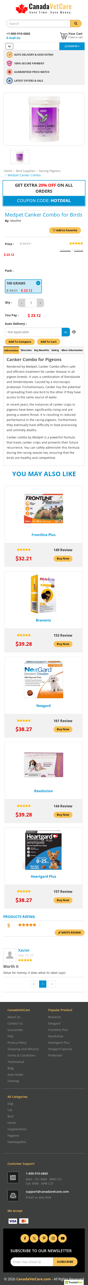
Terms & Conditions (21, 1055)
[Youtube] (62, 1238)
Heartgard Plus (59, 1043)
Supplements (16, 1129)
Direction (26, 350)
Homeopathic (16, 1142)
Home (8, 171)
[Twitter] (34, 1238)
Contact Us (15, 1023)
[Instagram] (53, 1238)
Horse (11, 1123)
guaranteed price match (31, 72)
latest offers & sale (28, 80)
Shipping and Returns (23, 1049)
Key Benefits (41, 350)
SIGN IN (72, 46)
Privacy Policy (16, 1043)
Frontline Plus (58, 1030)
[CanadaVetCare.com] (44, 9)
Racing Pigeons (50, 171)
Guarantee (15, 1030)
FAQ (10, 1036)
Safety (55, 350)
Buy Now (63, 558)
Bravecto (54, 1017)
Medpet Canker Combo (24, 175)
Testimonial (15, 1062)
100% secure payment (29, 63)
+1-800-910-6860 (18, 34)
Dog (10, 1103)
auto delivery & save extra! (33, 54)
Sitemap (13, 1081)
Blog (10, 1068)
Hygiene (13, 1135)
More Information (72, 350)
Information (11, 350)
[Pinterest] (43, 1238)
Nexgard (54, 1023)
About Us (14, 1017)
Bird (10, 1116)
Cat (9, 1110)
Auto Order (15, 1075)
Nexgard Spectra (60, 1049)
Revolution (55, 1036)
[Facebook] (25, 1238)
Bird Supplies (25, 171)
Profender (55, 1055)
